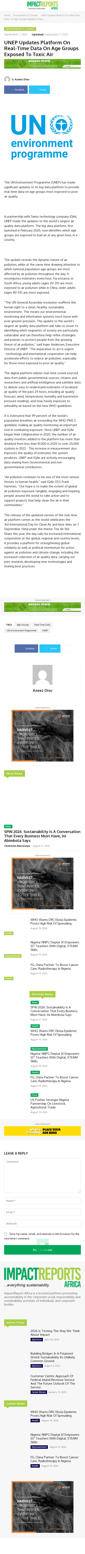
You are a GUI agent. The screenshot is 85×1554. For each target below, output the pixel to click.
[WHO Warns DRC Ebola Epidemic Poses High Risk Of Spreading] (15, 927)
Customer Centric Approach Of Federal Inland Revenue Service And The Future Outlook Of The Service (53, 1381)
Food (34, 1094)
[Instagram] (13, 1312)
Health (8, 933)
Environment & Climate (25, 15)
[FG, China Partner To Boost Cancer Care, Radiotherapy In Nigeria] (15, 972)
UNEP (45, 630)
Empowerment (12, 955)
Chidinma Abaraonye (17, 845)
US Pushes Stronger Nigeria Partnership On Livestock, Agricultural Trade (50, 1103)
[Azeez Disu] (8, 79)
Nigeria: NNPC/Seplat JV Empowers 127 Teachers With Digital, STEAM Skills (55, 946)
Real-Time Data (42, 624)
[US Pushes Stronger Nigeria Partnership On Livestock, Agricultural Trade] (15, 1102)
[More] (55, 90)
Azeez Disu (22, 79)
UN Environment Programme (21, 630)
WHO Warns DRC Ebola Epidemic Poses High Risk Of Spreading (54, 921)
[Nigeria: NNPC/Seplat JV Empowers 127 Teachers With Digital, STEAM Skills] (15, 949)
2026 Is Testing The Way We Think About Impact (55, 1333)
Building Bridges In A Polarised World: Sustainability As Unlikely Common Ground (53, 1357)
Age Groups (23, 624)
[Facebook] (7, 1312)
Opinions (37, 1339)
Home (7, 15)
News (8, 826)
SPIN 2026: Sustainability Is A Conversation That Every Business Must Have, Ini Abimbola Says (42, 836)
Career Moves (39, 1392)
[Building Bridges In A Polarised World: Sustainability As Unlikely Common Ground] (15, 1361)
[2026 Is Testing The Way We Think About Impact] (15, 1338)
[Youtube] (24, 1312)
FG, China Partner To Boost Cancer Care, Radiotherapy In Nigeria (54, 966)
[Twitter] (18, 1312)
